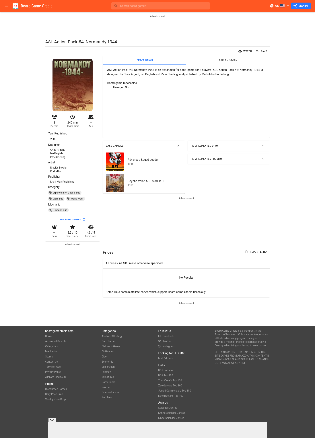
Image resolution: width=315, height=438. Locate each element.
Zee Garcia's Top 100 (170, 385)
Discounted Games (56, 389)
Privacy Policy (53, 371)
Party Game (108, 382)
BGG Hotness (165, 370)
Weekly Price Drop (55, 399)
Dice (104, 356)
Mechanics (51, 351)
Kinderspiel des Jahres (171, 418)
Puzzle (106, 387)
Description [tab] (145, 60)
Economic (107, 361)
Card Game (108, 341)
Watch (247, 51)
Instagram (168, 346)
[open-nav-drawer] (6, 5)
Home (48, 336)
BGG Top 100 (165, 375)
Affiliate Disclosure (56, 377)
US (277, 5)
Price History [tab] (228, 60)
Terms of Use (53, 366)
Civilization (108, 351)
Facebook (168, 336)
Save (264, 51)
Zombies (107, 397)
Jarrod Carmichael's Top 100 (174, 390)
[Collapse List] (178, 145)
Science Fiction (110, 392)
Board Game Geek (70, 219)
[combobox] (160, 5)
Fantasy (106, 371)
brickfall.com (165, 358)
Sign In (303, 5)
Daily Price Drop (54, 394)
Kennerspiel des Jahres (171, 412)
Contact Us (51, 361)
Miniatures (108, 377)
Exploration (108, 366)
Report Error (259, 251)
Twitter (167, 341)
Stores (49, 356)
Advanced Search (55, 341)
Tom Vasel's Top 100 (170, 380)
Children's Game (111, 346)
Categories (51, 346)
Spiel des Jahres (167, 407)
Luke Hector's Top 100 (170, 395)
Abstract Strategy (112, 336)
